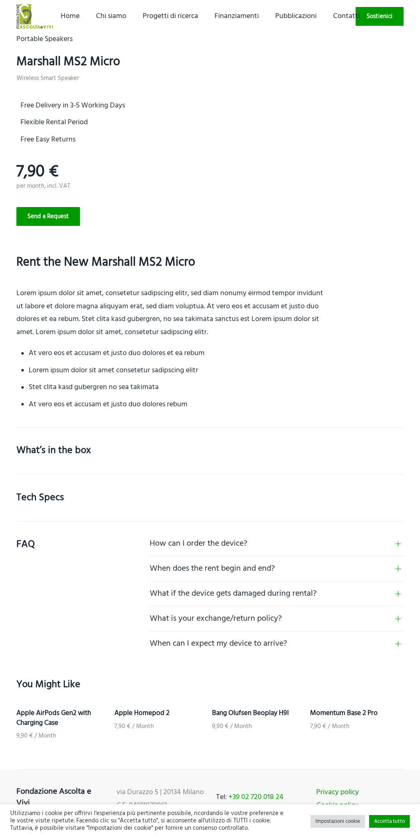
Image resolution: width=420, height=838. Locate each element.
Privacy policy (337, 792)
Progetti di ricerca (170, 16)
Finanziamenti (237, 16)
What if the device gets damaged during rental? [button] (233, 593)
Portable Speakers (44, 39)
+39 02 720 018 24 (255, 797)
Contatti (346, 16)
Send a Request (48, 216)
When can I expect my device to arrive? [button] (218, 643)
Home (70, 16)
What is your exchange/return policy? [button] (216, 618)
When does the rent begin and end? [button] (212, 568)
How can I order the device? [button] (198, 543)
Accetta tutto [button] (389, 821)
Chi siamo (111, 16)
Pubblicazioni (296, 16)
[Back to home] (34, 16)
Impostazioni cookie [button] (337, 821)
